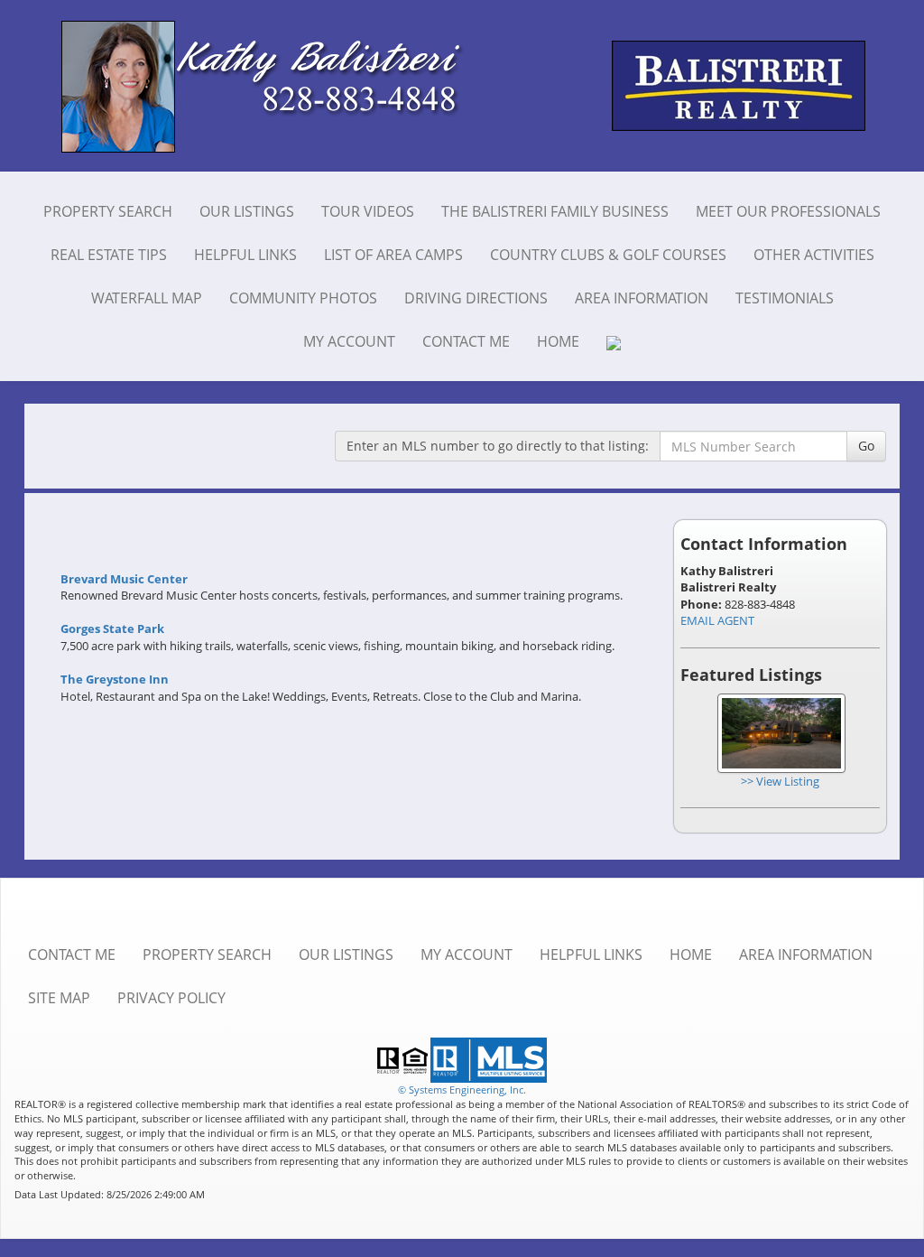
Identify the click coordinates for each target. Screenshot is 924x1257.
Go (866, 445)
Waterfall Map (146, 298)
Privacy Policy (171, 998)
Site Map (59, 998)
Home (558, 341)
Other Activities (813, 255)
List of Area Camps (393, 255)
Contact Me (466, 341)
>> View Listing (780, 781)
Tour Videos (367, 211)
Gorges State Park (112, 628)
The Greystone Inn (114, 679)
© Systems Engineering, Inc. (462, 1089)
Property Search (107, 211)
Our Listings (246, 211)
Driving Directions (476, 298)
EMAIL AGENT (717, 620)
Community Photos (303, 298)
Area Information (641, 298)
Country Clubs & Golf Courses (608, 255)
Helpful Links (245, 255)
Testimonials (784, 298)
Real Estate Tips (109, 255)
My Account (349, 341)
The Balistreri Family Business (555, 211)
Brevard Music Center (124, 579)
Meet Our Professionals (788, 211)
